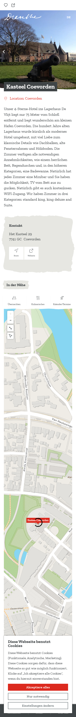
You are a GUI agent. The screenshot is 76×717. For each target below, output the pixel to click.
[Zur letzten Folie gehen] (4, 51)
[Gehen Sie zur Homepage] (23, 17)
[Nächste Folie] (72, 51)
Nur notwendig (38, 696)
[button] (38, 522)
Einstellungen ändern (38, 706)
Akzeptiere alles (38, 687)
